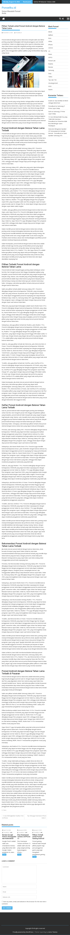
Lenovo (50, 48)
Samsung (51, 70)
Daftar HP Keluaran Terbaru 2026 (44, 2)
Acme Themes (52, 932)
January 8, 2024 (22, 830)
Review (50, 67)
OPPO (50, 57)
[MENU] (68, 18)
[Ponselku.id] (3, 18)
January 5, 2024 (38, 830)
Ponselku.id (9, 7)
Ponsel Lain (51, 61)
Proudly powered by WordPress (23, 932)
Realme (50, 64)
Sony (49, 73)
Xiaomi (50, 89)
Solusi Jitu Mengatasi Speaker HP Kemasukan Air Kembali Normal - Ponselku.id (57, 131)
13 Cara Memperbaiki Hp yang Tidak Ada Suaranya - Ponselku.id (57, 119)
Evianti (50, 101)
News (50, 54)
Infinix (50, 41)
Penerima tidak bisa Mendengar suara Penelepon (57, 123)
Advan (50, 32)
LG (49, 51)
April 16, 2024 (7, 830)
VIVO (49, 86)
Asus (49, 38)
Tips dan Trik (52, 80)
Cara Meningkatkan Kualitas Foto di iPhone (13, 817)
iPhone (50, 44)
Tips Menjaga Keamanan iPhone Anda (36, 817)
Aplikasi (50, 35)
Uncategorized (53, 83)
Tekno (4, 810)
